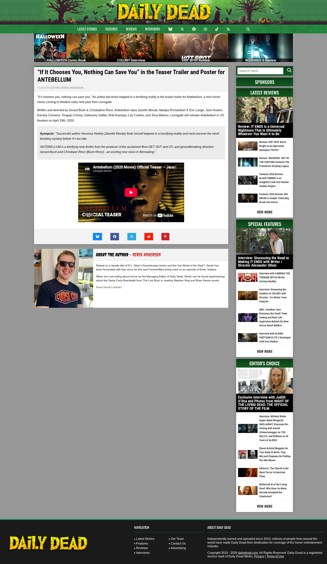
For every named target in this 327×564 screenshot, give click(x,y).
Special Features (264, 223)
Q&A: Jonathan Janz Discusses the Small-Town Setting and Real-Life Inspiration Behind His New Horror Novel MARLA (274, 317)
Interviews (152, 28)
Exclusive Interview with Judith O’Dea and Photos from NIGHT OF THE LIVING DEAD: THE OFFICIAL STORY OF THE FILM (263, 403)
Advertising (178, 548)
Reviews (131, 28)
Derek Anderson (72, 87)
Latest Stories (87, 28)
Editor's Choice (264, 363)
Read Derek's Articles (109, 287)
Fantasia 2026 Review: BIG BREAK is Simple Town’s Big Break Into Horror (274, 198)
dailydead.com (248, 552)
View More (264, 211)
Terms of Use (275, 556)
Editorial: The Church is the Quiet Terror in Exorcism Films (274, 472)
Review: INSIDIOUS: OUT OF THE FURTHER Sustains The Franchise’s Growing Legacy (274, 162)
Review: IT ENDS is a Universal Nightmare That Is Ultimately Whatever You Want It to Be (261, 130)
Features (111, 28)
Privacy (259, 556)
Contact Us (178, 543)
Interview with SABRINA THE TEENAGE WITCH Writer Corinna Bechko (274, 277)
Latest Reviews (264, 92)
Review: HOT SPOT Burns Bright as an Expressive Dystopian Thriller (272, 145)
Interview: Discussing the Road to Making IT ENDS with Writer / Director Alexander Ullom (263, 262)
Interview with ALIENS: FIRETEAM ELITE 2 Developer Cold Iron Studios (275, 337)
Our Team (177, 538)
